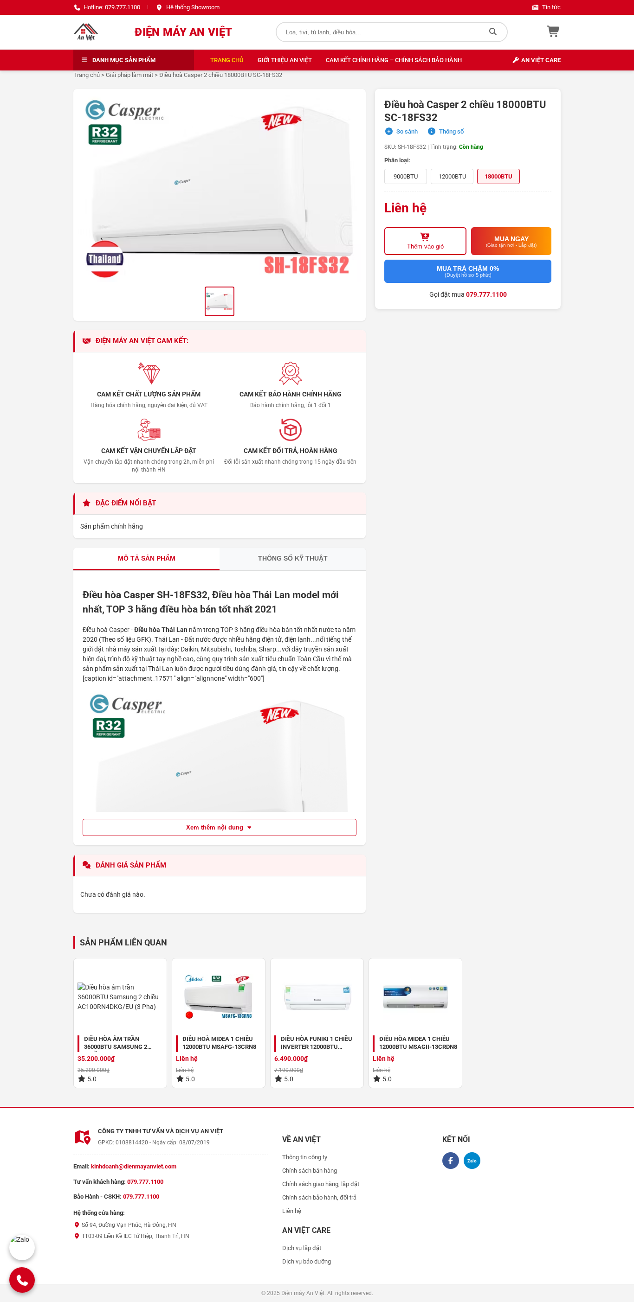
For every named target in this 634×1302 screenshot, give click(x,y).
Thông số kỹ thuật (293, 558)
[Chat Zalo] (22, 1247)
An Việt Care (540, 60)
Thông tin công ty (304, 1157)
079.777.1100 (486, 294)
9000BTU (406, 176)
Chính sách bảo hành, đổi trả (319, 1197)
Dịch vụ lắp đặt (301, 1248)
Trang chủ (227, 60)
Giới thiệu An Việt (285, 60)
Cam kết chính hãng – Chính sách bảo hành (394, 60)
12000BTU (452, 176)
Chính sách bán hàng (309, 1170)
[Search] (493, 32)
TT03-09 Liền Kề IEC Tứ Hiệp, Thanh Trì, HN (134, 1236)
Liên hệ (291, 1210)
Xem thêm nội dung (215, 827)
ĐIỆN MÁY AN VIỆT (183, 32)
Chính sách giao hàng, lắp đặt (320, 1184)
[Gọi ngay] (22, 1280)
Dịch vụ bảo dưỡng (306, 1261)
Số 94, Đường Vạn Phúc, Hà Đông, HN (128, 1225)
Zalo (472, 1160)
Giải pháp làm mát (129, 74)
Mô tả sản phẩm (146, 558)
